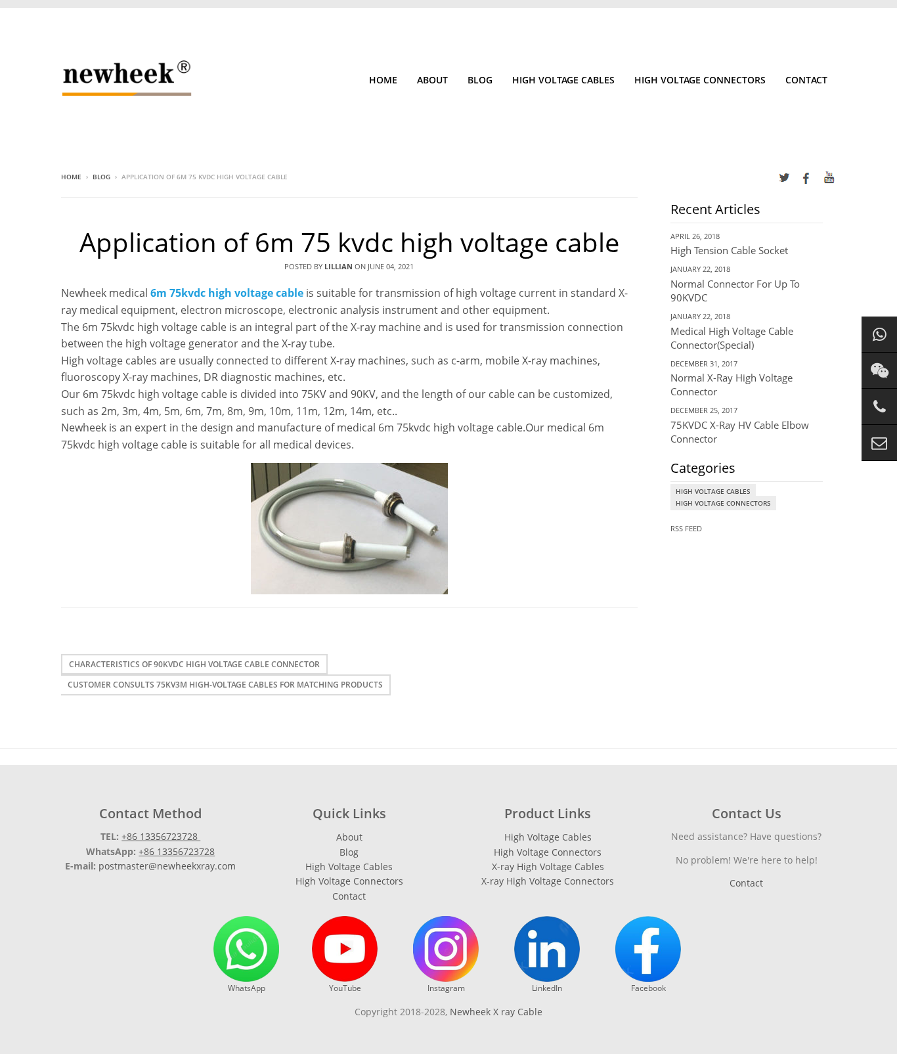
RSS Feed (686, 528)
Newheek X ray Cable (496, 1011)
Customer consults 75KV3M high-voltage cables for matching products (225, 684)
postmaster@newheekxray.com (167, 866)
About (432, 80)
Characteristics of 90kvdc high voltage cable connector (194, 664)
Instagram (446, 988)
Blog (480, 80)
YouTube (345, 988)
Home (383, 80)
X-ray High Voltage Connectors (547, 881)
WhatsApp (246, 988)
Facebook (648, 988)
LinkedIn (547, 988)
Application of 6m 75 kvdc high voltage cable (349, 242)
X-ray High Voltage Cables (548, 866)
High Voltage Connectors (700, 80)
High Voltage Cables (563, 80)
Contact (806, 80)
